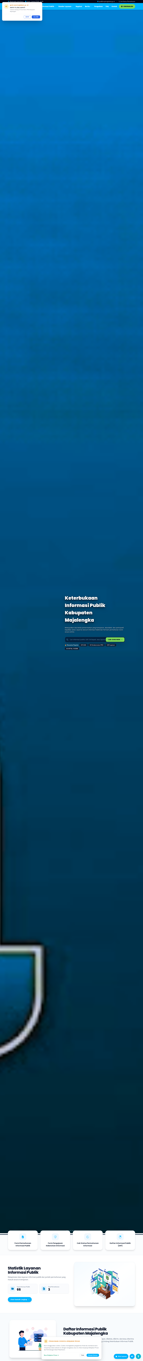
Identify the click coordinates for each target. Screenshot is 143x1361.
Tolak (82, 1355)
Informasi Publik (47, 6)
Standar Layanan (64, 6)
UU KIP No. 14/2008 (72, 648)
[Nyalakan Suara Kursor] (132, 1356)
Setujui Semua (92, 1355)
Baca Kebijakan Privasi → (51, 1355)
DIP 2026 (83, 645)
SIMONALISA (128, 6)
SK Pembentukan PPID (96, 645)
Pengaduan (98, 6)
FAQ (107, 6)
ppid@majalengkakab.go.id (107, 1)
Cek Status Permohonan (127, 1)
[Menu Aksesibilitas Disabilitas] (138, 1356)
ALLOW (35, 17)
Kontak (114, 6)
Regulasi (79, 6)
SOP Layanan (111, 645)
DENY (27, 17)
